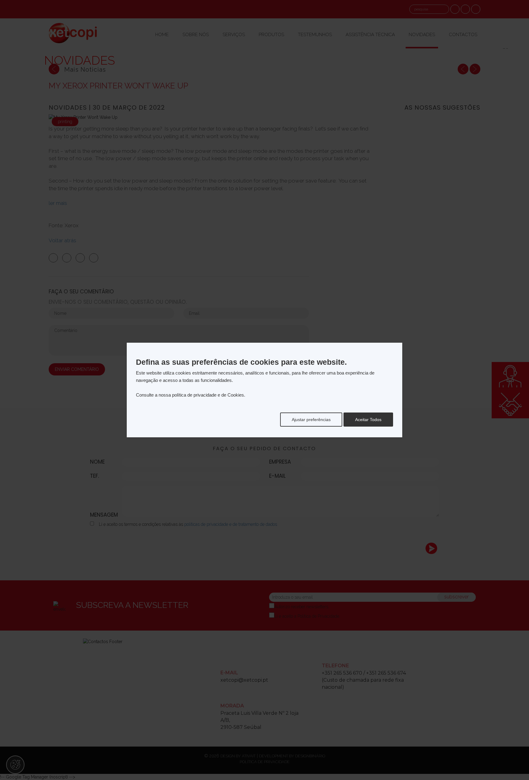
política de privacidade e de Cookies (208, 395)
